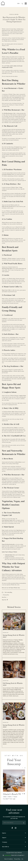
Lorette (3, 278)
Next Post (4, 597)
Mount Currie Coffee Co (7, 290)
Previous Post (5, 595)
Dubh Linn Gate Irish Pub (7, 206)
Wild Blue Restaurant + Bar (9, 113)
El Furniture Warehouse (7, 174)
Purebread (4, 258)
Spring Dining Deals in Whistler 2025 (14, 636)
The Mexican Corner (17, 491)
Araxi (17, 94)
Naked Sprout (19, 530)
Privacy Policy (17, 859)
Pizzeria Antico (7, 355)
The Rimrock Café (5, 131)
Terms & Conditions (8, 859)
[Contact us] (22, 3)
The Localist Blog (8, 592)
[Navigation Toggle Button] (26, 3)
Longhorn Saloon (22, 395)
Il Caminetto (16, 147)
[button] (25, 768)
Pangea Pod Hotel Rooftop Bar (8, 544)
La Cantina (4, 224)
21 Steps (20, 187)
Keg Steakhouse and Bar (7, 371)
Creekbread (4, 318)
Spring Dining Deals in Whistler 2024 (14, 726)
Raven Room (18, 462)
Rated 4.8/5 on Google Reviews (18, 855)
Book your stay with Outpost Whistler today (11, 587)
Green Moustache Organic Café (8, 520)
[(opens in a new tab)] (14, 781)
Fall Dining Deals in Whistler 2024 (13, 684)
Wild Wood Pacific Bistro (7, 268)
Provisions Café (22, 298)
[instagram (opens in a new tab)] (15, 827)
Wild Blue (4, 479)
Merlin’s (16, 427)
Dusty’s (13, 411)
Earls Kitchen (13, 337)
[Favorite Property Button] (22, 772)
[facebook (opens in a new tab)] (12, 827)
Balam (3, 238)
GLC (17, 439)
